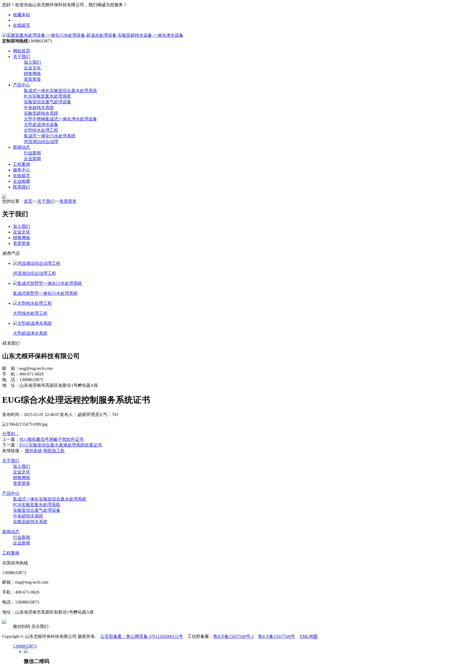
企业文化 (21, 232)
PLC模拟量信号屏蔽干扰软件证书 (51, 439)
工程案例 (21, 164)
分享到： (10, 433)
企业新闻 (21, 543)
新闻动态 (21, 147)
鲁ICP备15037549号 (276, 636)
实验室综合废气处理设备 (36, 510)
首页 (28, 201)
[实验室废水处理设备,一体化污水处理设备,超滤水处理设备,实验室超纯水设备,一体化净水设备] (92, 35)
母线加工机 (54, 450)
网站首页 (21, 51)
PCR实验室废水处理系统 (36, 504)
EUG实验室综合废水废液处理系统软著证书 (60, 445)
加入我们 (21, 226)
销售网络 (21, 237)
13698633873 (25, 646)
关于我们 (21, 56)
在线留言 (21, 25)
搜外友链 (33, 450)
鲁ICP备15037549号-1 (233, 636)
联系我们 (21, 187)
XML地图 (308, 636)
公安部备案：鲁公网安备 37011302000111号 (141, 636)
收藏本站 (21, 14)
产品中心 (21, 85)
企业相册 (21, 181)
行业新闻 (21, 537)
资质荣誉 (68, 201)
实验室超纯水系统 (30, 521)
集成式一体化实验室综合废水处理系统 (49, 499)
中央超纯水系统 (28, 516)
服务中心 (21, 170)
